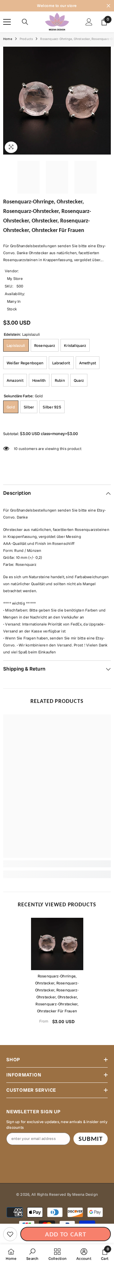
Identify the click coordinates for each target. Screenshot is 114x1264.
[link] (57, 863)
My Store (15, 278)
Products (26, 39)
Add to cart (65, 1234)
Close (108, 5)
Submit (91, 1139)
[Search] (25, 22)
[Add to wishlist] (10, 1234)
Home (7, 39)
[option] (57, 973)
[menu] (7, 22)
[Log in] (89, 21)
